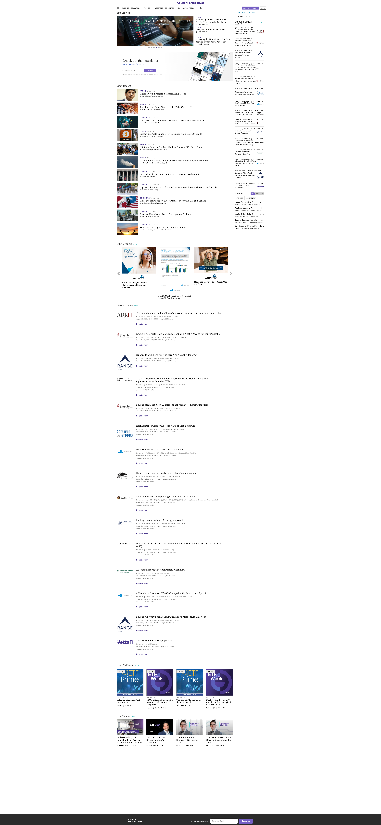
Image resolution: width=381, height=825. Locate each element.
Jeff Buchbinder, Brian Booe (151, 230)
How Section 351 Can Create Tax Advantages (160, 449)
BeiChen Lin (146, 203)
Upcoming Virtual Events (243, 23)
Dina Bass (239, 216)
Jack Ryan (239, 228)
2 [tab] (151, 47)
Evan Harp (152, 745)
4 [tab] (156, 47)
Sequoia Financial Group (150, 190)
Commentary (251, 198)
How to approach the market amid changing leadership (166, 473)
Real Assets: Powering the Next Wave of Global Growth (165, 425)
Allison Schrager (240, 210)
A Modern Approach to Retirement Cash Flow (160, 569)
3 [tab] (154, 47)
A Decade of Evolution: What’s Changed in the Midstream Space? (171, 593)
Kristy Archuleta (203, 44)
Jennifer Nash (124, 745)
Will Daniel (145, 216)
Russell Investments (159, 203)
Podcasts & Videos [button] (186, 8)
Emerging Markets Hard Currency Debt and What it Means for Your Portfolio (178, 333)
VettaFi (157, 123)
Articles (239, 198)
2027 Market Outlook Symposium (154, 640)
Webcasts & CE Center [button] (164, 8)
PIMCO (156, 176)
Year (262, 193)
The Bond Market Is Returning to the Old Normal (254, 208)
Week (252, 193)
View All (136, 244)
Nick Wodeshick (147, 123)
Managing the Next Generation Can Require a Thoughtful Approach (213, 30)
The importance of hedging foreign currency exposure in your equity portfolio (178, 312)
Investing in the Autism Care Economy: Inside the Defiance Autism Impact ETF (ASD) (178, 545)
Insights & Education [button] (131, 8)
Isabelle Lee (146, 136)
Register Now (142, 324)
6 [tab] (161, 47)
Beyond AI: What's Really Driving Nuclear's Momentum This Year (171, 616)
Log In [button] (263, 8)
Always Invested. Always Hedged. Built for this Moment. (166, 496)
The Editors (146, 96)
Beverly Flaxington (204, 34)
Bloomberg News (157, 96)
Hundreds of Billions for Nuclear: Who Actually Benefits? (166, 354)
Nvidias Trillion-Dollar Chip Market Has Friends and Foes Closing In (261, 214)
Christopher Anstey (241, 222)
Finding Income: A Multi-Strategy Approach (159, 520)
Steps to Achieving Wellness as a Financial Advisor (211, 40)
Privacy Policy (158, 74)
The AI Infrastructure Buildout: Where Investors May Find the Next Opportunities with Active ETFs (172, 380)
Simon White (146, 109)
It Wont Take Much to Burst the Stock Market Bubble (255, 202)
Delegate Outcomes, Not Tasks (210, 19)
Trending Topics (243, 17)
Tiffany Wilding (147, 176)
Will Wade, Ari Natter (149, 163)
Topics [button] (147, 8)
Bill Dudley (239, 204)
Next (231, 273)
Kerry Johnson (202, 22)
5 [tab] (159, 47)
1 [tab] (149, 47)
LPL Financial (166, 230)
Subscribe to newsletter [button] (250, 8)
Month (257, 193)
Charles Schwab (156, 216)
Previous (119, 273)
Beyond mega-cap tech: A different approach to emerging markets (172, 404)
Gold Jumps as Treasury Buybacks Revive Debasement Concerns (261, 225)
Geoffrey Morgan (147, 149)
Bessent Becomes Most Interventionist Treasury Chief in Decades (261, 220)
